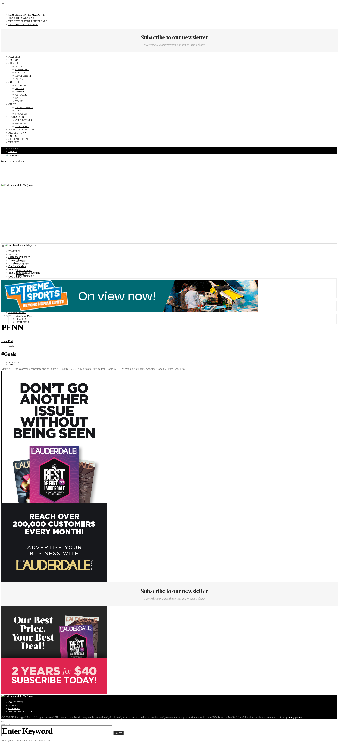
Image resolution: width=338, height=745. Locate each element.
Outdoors (21, 95)
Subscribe (14, 148)
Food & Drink (17, 117)
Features (14, 56)
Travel (19, 101)
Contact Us (15, 702)
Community (22, 69)
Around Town (17, 132)
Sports (19, 98)
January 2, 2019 (15, 362)
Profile (19, 79)
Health (19, 88)
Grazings (20, 123)
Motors (19, 92)
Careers (14, 708)
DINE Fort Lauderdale (23, 24)
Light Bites (22, 126)
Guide (12, 104)
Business (20, 66)
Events (19, 111)
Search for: (5, 724)
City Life (14, 63)
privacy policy (294, 717)
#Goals (8, 354)
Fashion (13, 60)
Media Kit (14, 705)
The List (13, 142)
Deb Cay (11, 364)
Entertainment (24, 107)
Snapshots (21, 114)
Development (23, 76)
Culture (20, 73)
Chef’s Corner (23, 120)
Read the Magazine (21, 18)
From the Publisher (21, 129)
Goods (12, 136)
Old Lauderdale (19, 139)
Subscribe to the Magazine (26, 15)
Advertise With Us (20, 711)
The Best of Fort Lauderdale (27, 21)
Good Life (14, 82)
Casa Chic (21, 85)
